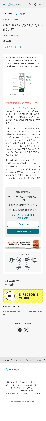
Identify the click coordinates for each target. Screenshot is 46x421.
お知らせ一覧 (12, 382)
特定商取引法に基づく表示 (12, 385)
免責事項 (33, 382)
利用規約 (30, 388)
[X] (26, 329)
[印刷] (19, 267)
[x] (19, 259)
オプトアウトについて (11, 391)
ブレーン (28, 360)
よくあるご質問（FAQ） (13, 394)
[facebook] (11, 259)
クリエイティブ (7, 360)
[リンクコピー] (26, 267)
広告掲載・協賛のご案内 (32, 385)
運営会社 (23, 382)
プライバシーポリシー (17, 388)
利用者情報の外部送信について (30, 391)
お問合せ (27, 394)
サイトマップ (36, 394)
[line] (26, 259)
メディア (18, 360)
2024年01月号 (21, 14)
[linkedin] (34, 259)
